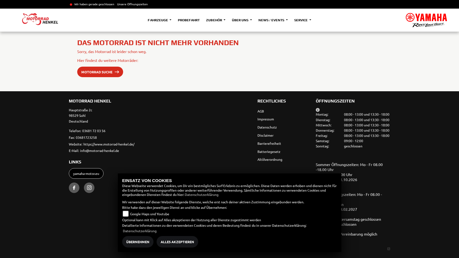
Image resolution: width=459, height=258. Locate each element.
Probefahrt (189, 20)
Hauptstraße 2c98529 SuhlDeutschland (80, 116)
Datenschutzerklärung (202, 194)
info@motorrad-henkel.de (99, 150)
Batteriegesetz (268, 151)
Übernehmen (137, 242)
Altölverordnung (269, 159)
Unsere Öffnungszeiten (132, 4)
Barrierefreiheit (269, 143)
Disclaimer (265, 135)
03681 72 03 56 (93, 131)
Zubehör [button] (214, 20)
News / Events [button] (271, 20)
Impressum (265, 119)
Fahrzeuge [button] (158, 20)
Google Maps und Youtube (149, 214)
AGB (260, 111)
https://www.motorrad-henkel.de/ (108, 144)
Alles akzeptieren (177, 242)
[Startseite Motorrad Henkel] (426, 20)
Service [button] (301, 20)
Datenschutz (267, 127)
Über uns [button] (240, 20)
